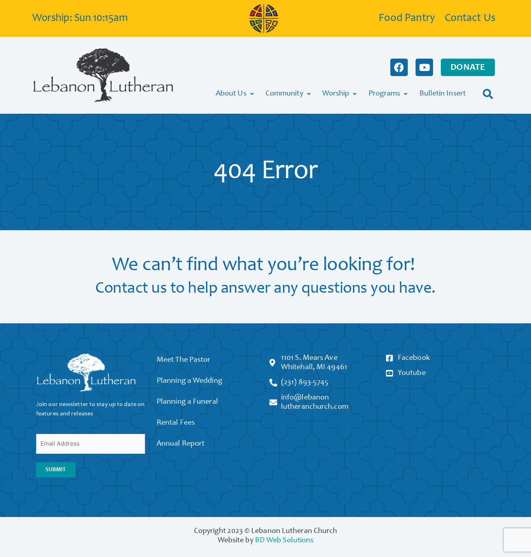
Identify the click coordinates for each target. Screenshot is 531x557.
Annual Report (180, 444)
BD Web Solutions (284, 541)
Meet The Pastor (184, 360)
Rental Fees (176, 423)
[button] (488, 94)
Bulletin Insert (442, 94)
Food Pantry (407, 19)
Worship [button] (335, 94)
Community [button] (284, 94)
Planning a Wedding (189, 381)
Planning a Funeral (187, 402)
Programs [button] (384, 94)
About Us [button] (231, 94)
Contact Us (470, 19)
